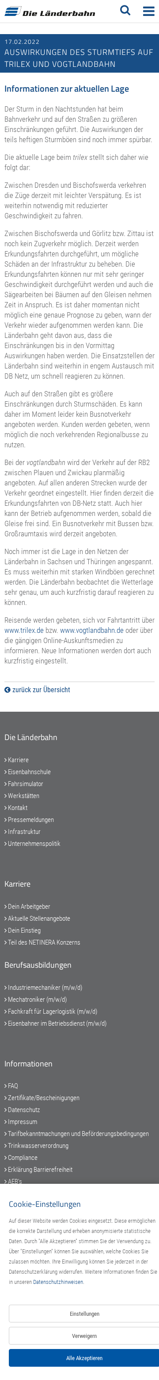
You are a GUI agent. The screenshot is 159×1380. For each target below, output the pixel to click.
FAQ (12, 1086)
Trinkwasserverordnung (37, 1146)
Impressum (22, 1122)
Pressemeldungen (30, 820)
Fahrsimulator (25, 784)
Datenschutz (23, 1110)
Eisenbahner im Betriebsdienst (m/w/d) (56, 1023)
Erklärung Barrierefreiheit (39, 1170)
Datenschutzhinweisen (58, 1282)
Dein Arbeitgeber (28, 907)
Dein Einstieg (24, 930)
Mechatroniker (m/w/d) (37, 1000)
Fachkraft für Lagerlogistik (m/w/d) (52, 1012)
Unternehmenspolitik (34, 844)
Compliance (22, 1158)
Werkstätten (23, 796)
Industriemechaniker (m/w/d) (44, 988)
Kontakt (17, 808)
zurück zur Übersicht (40, 690)
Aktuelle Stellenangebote (38, 919)
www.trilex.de (24, 630)
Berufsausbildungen (38, 965)
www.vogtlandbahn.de (92, 630)
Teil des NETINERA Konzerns (43, 942)
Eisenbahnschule (29, 772)
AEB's (14, 1182)
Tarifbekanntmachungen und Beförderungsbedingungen (78, 1134)
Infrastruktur (24, 832)
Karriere (18, 760)
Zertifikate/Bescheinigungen (43, 1098)
